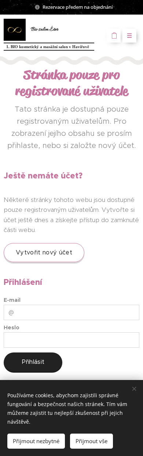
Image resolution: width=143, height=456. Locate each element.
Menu (129, 36)
